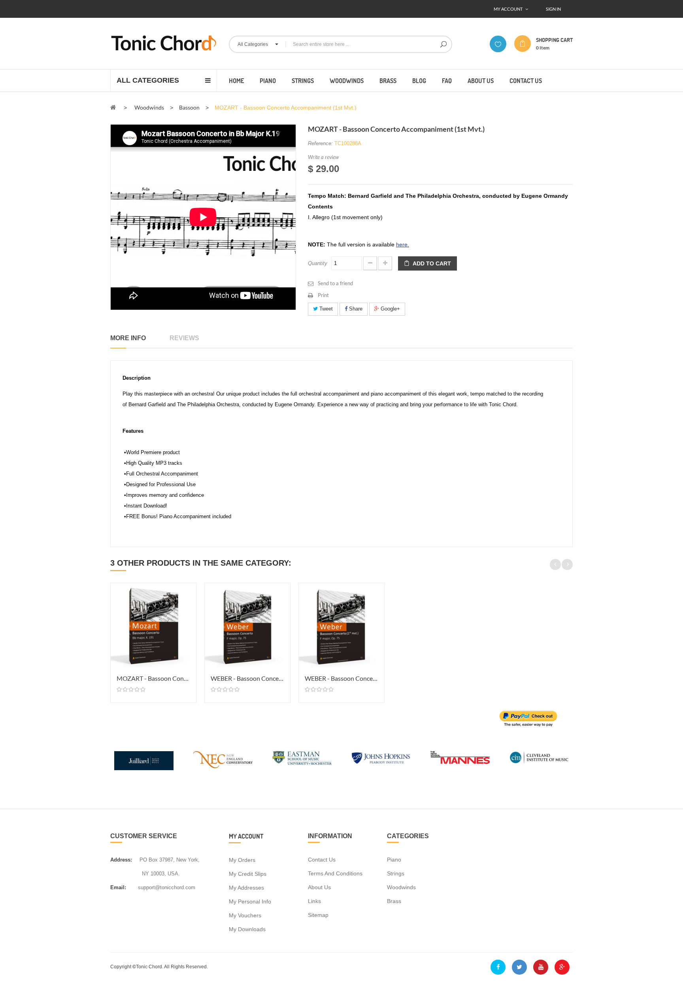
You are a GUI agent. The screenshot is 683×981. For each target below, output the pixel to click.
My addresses (246, 887)
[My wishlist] (498, 44)
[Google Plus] (562, 967)
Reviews (184, 338)
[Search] (443, 44)
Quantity (317, 263)
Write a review (323, 157)
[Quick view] (189, 618)
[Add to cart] (189, 590)
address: (121, 860)
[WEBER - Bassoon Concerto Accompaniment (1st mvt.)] (341, 626)
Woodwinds (401, 887)
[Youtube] (540, 967)
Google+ (389, 309)
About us (319, 887)
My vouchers (245, 915)
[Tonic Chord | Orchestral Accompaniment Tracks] (163, 43)
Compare (189, 604)
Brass (394, 901)
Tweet (325, 309)
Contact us (322, 859)
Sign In (553, 8)
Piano (394, 859)
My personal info (250, 901)
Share (354, 309)
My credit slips (247, 874)
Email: (118, 887)
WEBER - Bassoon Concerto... (247, 678)
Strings (395, 873)
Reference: (320, 143)
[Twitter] (519, 967)
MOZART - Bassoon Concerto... (153, 678)
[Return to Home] (113, 107)
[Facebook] (498, 967)
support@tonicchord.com (166, 887)
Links (314, 901)
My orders (242, 860)
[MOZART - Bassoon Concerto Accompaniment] (153, 626)
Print (323, 295)
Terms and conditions (335, 873)
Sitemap (318, 915)
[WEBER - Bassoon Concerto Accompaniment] (247, 626)
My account (246, 836)
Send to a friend (335, 283)
